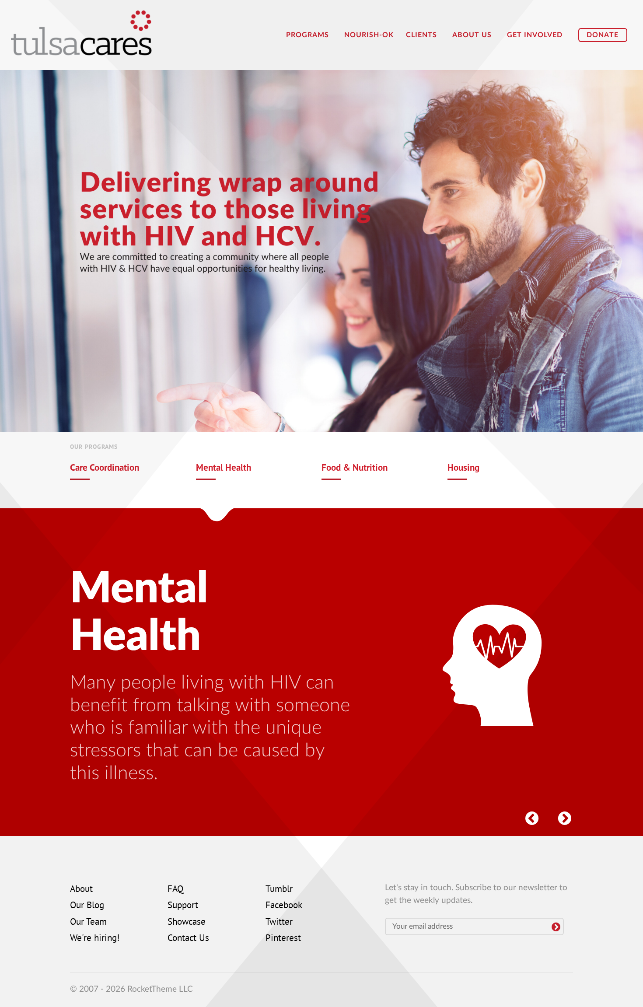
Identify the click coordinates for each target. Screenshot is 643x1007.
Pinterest (283, 938)
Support (183, 906)
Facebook (284, 906)
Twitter (279, 922)
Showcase (187, 922)
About (81, 889)
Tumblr (279, 889)
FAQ (175, 889)
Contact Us (188, 938)
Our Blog (87, 906)
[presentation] (531, 816)
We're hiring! (94, 938)
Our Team (88, 922)
